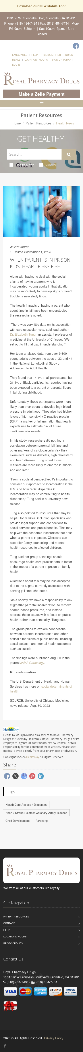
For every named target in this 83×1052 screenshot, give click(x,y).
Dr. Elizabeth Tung (23, 334)
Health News (25, 165)
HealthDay (32, 757)
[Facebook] (76, 46)
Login (16, 64)
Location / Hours (36, 59)
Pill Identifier (51, 54)
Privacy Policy (13, 943)
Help (34, 54)
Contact (9, 923)
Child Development (18, 820)
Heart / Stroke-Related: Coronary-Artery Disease (36, 813)
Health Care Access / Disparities (26, 804)
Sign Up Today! (61, 59)
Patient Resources (38, 123)
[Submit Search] (69, 154)
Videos (50, 165)
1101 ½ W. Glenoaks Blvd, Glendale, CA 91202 (40, 18)
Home (16, 123)
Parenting (41, 820)
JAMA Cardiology (32, 662)
